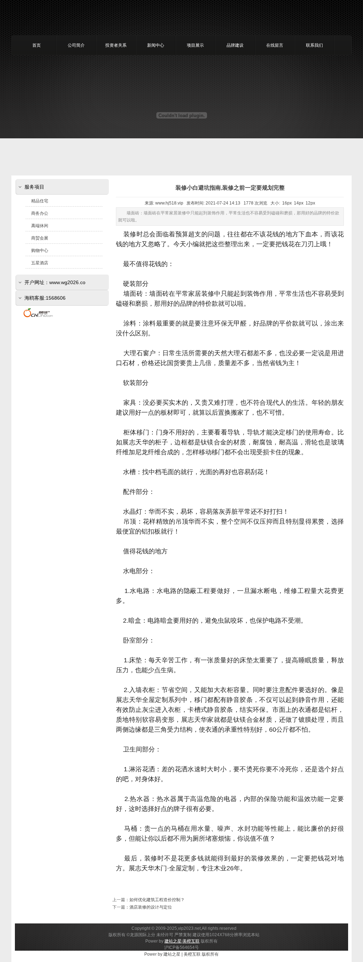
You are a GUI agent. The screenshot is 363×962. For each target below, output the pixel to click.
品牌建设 (235, 45)
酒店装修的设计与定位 (150, 907)
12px (310, 203)
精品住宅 (39, 200)
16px (287, 203)
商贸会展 (39, 238)
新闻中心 (155, 45)
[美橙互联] (38, 317)
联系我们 (314, 45)
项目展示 (195, 45)
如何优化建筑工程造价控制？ (157, 899)
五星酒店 (39, 262)
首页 (36, 45)
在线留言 (274, 45)
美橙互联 (191, 941)
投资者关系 (116, 45)
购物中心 (39, 250)
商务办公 (39, 213)
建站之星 (173, 941)
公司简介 (76, 45)
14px (298, 203)
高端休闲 (39, 225)
